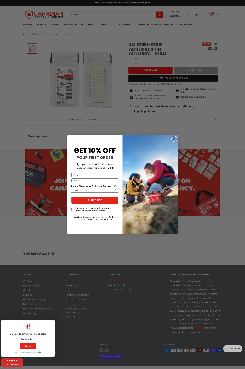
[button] (12, 362)
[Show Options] (116, 190)
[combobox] (94, 190)
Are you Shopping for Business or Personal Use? (93, 186)
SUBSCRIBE (95, 200)
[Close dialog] (174, 138)
